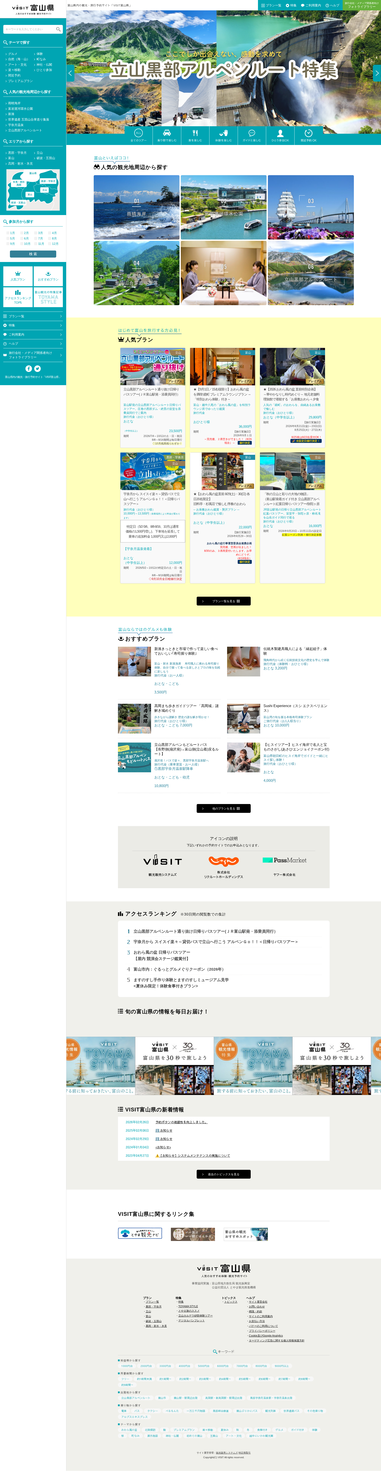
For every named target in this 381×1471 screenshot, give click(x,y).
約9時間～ (127, 1385)
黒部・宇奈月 (154, 1306)
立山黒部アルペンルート (135, 1398)
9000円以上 (282, 1366)
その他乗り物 (315, 1411)
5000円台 (203, 1366)
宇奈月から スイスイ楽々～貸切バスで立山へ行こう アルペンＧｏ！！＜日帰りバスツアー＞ (216, 942)
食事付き (262, 1430)
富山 (148, 1316)
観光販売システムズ (227, 1452)
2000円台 (146, 1366)
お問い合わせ (257, 1306)
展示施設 (152, 1436)
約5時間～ (245, 1379)
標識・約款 (255, 1311)
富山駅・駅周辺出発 (186, 1398)
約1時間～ (165, 1379)
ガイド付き (297, 1430)
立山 (148, 1311)
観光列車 (270, 1411)
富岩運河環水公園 (20, 108)
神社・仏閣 (172, 1436)
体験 (314, 1430)
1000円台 (127, 1366)
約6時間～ (265, 1379)
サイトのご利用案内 (261, 1316)
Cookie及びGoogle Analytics (266, 1335)
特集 (293, 5)
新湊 (11, 114)
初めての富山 (194, 1436)
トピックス (230, 1301)
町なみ (136, 1436)
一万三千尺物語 (196, 1411)
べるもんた (172, 1411)
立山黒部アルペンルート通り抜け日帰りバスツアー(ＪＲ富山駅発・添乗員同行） (206, 931)
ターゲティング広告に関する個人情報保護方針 (276, 1340)
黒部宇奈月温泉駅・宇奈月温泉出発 (271, 1398)
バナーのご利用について (263, 1326)
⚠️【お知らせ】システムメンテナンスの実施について (192, 1155)
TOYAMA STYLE (188, 1306)
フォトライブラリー (362, 5)
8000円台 (261, 1366)
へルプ (334, 5)
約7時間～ (284, 1379)
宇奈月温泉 (16, 125)
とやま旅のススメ (189, 1310)
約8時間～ (304, 1379)
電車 (124, 1411)
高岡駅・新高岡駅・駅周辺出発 (223, 1398)
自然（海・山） (19, 59)
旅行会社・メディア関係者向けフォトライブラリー (30, 355)
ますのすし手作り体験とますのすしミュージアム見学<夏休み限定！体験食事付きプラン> (181, 983)
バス (137, 1411)
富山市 (162, 1398)
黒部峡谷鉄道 (221, 1411)
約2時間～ (185, 1379)
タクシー (152, 1411)
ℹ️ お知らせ (163, 1130)
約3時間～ (205, 1379)
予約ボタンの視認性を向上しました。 (181, 1122)
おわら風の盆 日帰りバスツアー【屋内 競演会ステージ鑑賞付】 (162, 955)
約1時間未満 (144, 1379)
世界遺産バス (291, 1411)
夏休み (225, 1430)
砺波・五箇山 (154, 1321)
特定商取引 (245, 1452)
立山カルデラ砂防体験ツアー (195, 1315)
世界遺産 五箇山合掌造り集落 (28, 119)
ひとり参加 (44, 70)
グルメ (279, 1430)
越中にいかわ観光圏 (261, 1436)
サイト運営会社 (258, 1301)
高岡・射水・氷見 (156, 1326)
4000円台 (184, 1366)
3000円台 (165, 1366)
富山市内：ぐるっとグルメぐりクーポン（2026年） (180, 969)
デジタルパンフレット (191, 1320)
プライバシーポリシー (262, 1330)
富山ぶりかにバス (247, 1411)
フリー (125, 1379)
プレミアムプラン (184, 1430)
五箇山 (214, 1436)
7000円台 (242, 1366)
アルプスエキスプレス (134, 1417)
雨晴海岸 (14, 103)
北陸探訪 (150, 1430)
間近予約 (14, 75)
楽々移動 (207, 1430)
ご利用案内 (313, 5)
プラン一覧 (273, 5)
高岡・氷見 (19, 183)
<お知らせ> (163, 1147)
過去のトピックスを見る (223, 1174)
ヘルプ (13, 343)
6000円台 (223, 1366)
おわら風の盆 (129, 1430)
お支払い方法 (257, 1321)
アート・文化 (234, 1436)
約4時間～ (225, 1379)
